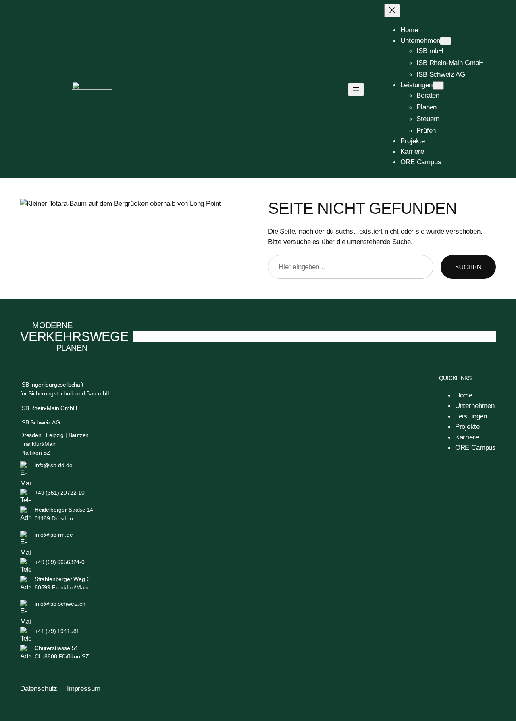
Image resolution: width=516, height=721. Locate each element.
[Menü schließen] (392, 10)
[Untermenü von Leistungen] (438, 85)
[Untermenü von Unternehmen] (445, 41)
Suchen (468, 267)
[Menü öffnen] (356, 89)
